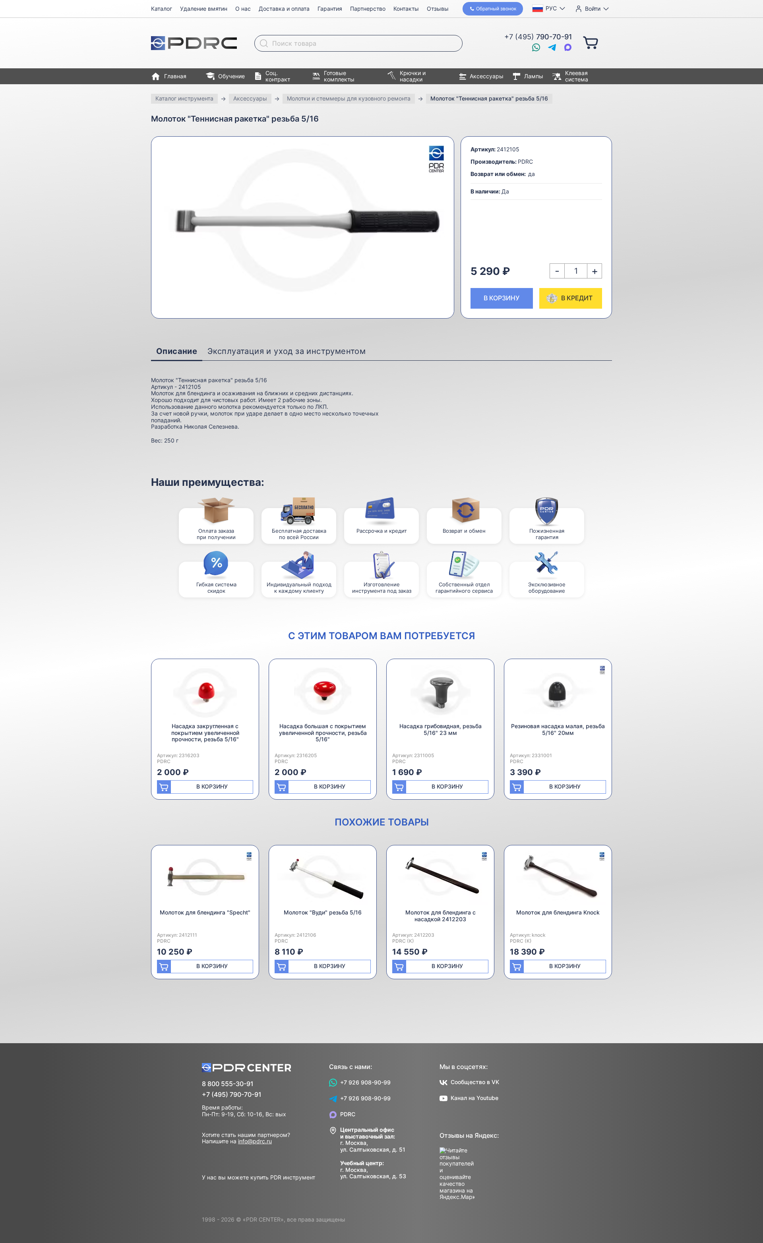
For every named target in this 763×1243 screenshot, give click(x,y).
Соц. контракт (277, 76)
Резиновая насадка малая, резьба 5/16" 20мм (558, 729)
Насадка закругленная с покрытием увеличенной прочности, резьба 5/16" (205, 733)
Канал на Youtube (474, 1097)
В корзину (501, 298)
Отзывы (438, 8)
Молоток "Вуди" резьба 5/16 (323, 912)
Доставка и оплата (284, 8)
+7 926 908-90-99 (365, 1082)
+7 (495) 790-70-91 (231, 1094)
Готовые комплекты (339, 76)
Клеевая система (576, 76)
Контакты (406, 8)
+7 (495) (538, 37)
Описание (176, 351)
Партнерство (367, 8)
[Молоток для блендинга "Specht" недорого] (205, 880)
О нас (243, 8)
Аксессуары (487, 76)
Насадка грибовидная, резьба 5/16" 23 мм (440, 729)
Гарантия (330, 8)
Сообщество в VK (475, 1082)
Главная (175, 76)
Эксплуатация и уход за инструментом (286, 351)
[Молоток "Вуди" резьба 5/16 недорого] (323, 880)
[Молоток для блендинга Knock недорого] (558, 880)
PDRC (347, 1114)
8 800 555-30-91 (228, 1084)
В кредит (577, 298)
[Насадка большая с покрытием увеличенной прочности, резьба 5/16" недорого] (323, 694)
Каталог (161, 8)
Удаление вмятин (203, 8)
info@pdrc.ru (255, 1141)
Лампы (533, 76)
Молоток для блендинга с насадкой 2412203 (440, 915)
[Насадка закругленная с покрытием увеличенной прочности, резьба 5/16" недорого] (205, 694)
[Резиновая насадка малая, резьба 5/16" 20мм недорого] (558, 694)
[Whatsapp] (536, 47)
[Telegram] (552, 47)
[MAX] (568, 47)
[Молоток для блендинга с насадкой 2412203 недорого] (440, 880)
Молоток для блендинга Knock (558, 912)
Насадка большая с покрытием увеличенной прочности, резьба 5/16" (323, 733)
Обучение (231, 76)
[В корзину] (590, 42)
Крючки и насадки (413, 76)
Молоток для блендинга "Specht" (205, 912)
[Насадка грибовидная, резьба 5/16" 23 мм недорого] (440, 694)
